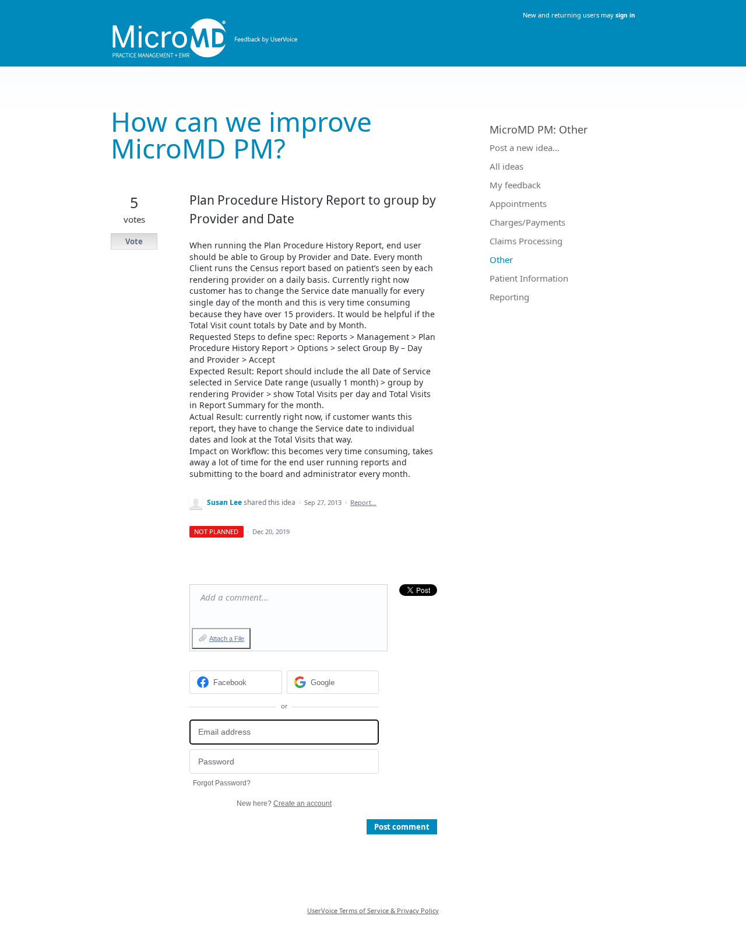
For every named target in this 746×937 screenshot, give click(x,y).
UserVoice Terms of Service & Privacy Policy (373, 910)
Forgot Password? (222, 783)
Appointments (518, 203)
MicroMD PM (521, 129)
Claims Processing (526, 241)
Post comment (402, 827)
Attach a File (226, 638)
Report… (363, 502)
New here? (284, 803)
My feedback (515, 185)
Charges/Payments (527, 222)
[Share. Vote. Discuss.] (373, 31)
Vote (134, 241)
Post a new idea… (525, 147)
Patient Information (529, 278)
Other (573, 129)
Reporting (509, 297)
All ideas (506, 166)
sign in (625, 15)
